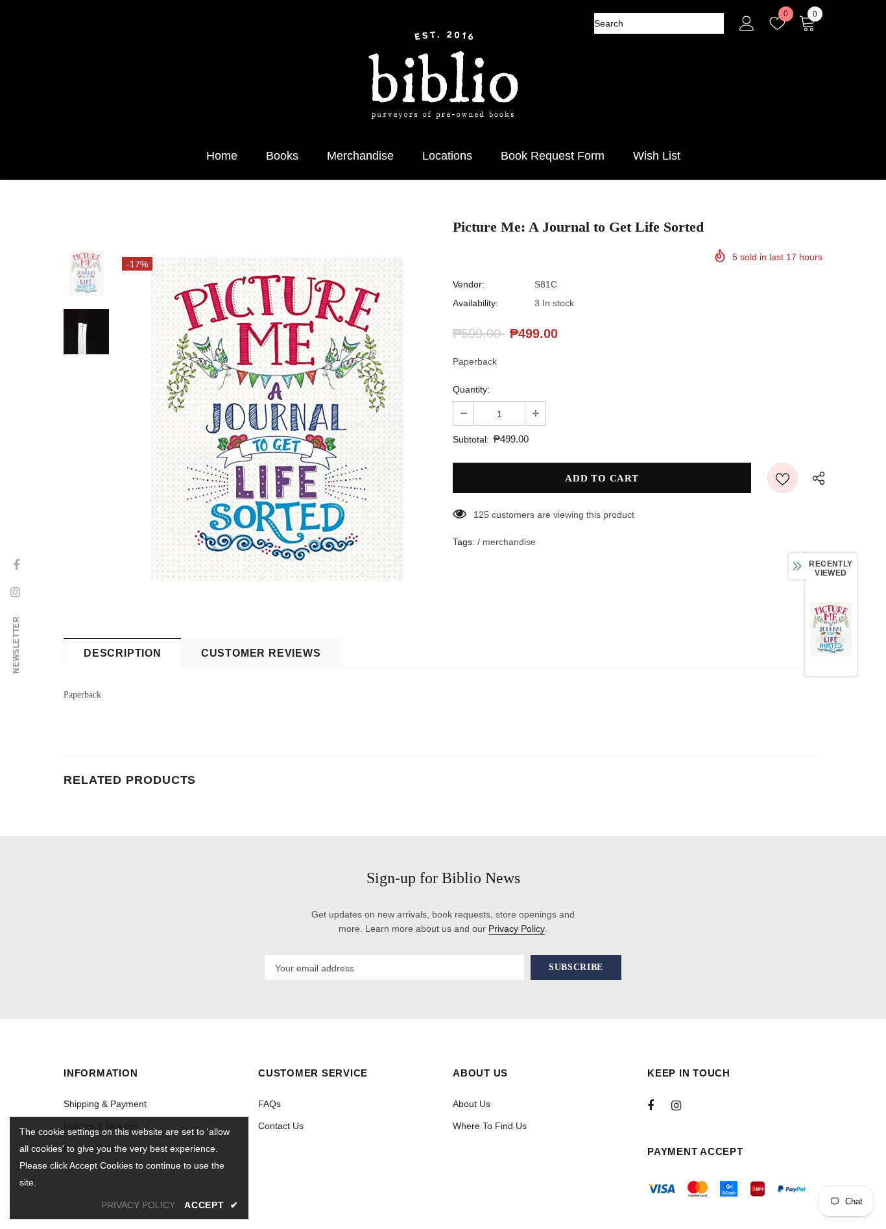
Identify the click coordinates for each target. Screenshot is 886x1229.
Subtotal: (471, 439)
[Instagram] (683, 1105)
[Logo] (443, 75)
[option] (277, 419)
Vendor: (469, 284)
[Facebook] (659, 1105)
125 (481, 514)
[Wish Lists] (782, 478)
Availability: (475, 303)
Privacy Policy (516, 928)
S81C (545, 284)
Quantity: (471, 389)
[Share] (815, 478)
